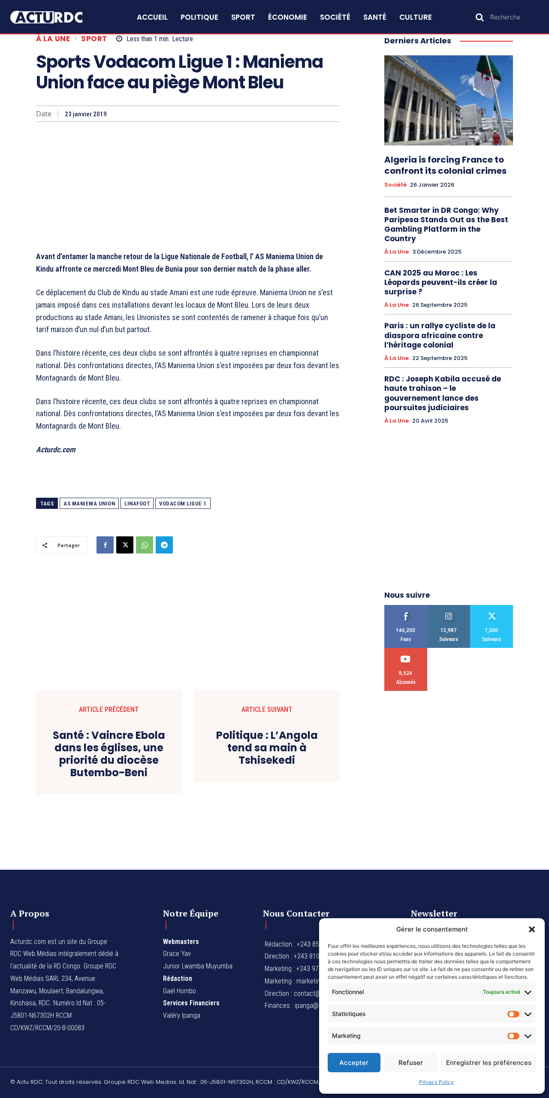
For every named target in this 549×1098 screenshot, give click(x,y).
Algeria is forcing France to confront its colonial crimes (445, 165)
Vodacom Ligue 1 (183, 503)
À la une (53, 38)
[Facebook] (105, 545)
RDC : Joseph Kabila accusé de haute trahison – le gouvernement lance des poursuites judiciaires (442, 393)
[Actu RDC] (55, 17)
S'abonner (406, 651)
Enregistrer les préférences (488, 1063)
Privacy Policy (436, 1082)
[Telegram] (164, 545)
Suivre (449, 608)
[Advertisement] (188, 186)
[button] (532, 929)
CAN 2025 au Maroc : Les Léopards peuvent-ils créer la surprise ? (440, 282)
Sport (94, 38)
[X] (124, 545)
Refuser (410, 1063)
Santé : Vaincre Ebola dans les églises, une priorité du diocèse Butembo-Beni (109, 754)
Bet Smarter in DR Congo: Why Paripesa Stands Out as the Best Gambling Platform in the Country (446, 224)
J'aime (405, 608)
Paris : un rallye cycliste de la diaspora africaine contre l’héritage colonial (439, 335)
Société (395, 184)
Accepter (353, 1063)
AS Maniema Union (89, 503)
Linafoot (137, 503)
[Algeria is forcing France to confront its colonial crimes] (448, 100)
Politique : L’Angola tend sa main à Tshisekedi (267, 747)
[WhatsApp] (144, 545)
